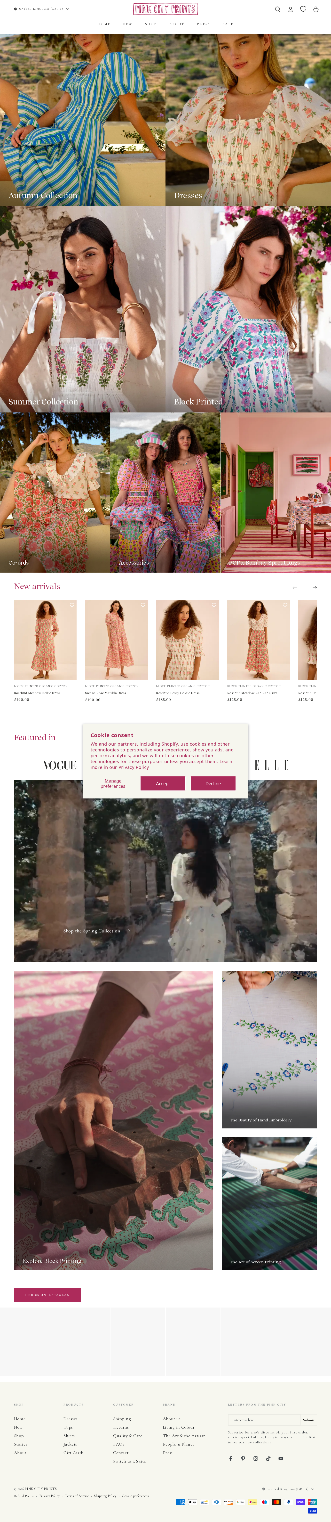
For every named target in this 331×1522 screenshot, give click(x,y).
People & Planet (178, 1444)
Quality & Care (127, 1435)
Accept (163, 783)
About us (172, 1418)
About (20, 1452)
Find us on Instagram (47, 1295)
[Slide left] (298, 588)
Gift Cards (73, 1452)
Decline (213, 783)
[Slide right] (311, 588)
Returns (121, 1427)
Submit (309, 1420)
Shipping (122, 1418)
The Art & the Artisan (184, 1435)
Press (168, 1452)
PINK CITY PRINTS (41, 1489)
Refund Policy (24, 1496)
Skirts (69, 1435)
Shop (19, 1435)
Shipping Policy (105, 1496)
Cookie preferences (135, 1496)
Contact (121, 1452)
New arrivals (37, 586)
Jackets (70, 1444)
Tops (68, 1427)
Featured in (35, 737)
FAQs (118, 1444)
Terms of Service (77, 1496)
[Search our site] (277, 9)
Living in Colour (179, 1427)
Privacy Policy (133, 767)
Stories (20, 1444)
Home (20, 1418)
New (18, 1427)
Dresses (70, 1418)
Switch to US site (129, 1461)
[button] (72, 640)
